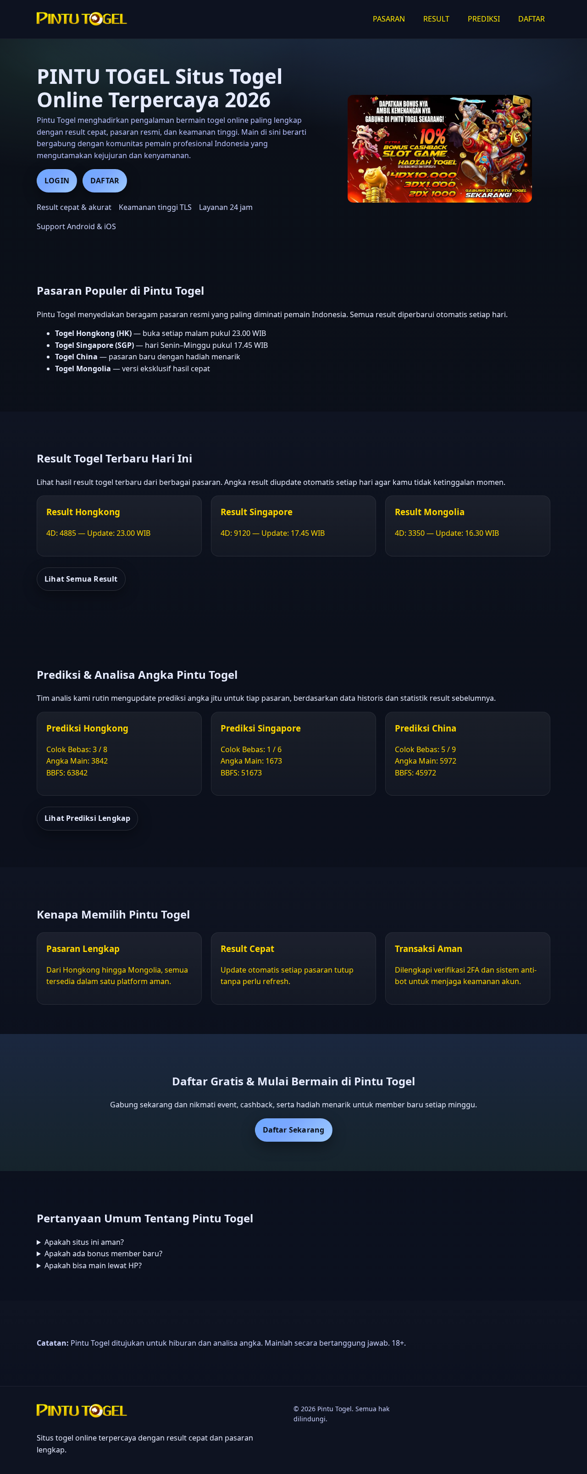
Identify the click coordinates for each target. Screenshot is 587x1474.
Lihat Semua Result (81, 579)
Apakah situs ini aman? (84, 1242)
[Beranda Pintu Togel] (82, 19)
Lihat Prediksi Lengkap (87, 818)
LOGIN (56, 181)
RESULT (436, 19)
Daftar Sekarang (294, 1130)
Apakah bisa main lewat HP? (93, 1265)
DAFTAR (531, 19)
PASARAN (389, 19)
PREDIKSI (484, 19)
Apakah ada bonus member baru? (103, 1253)
